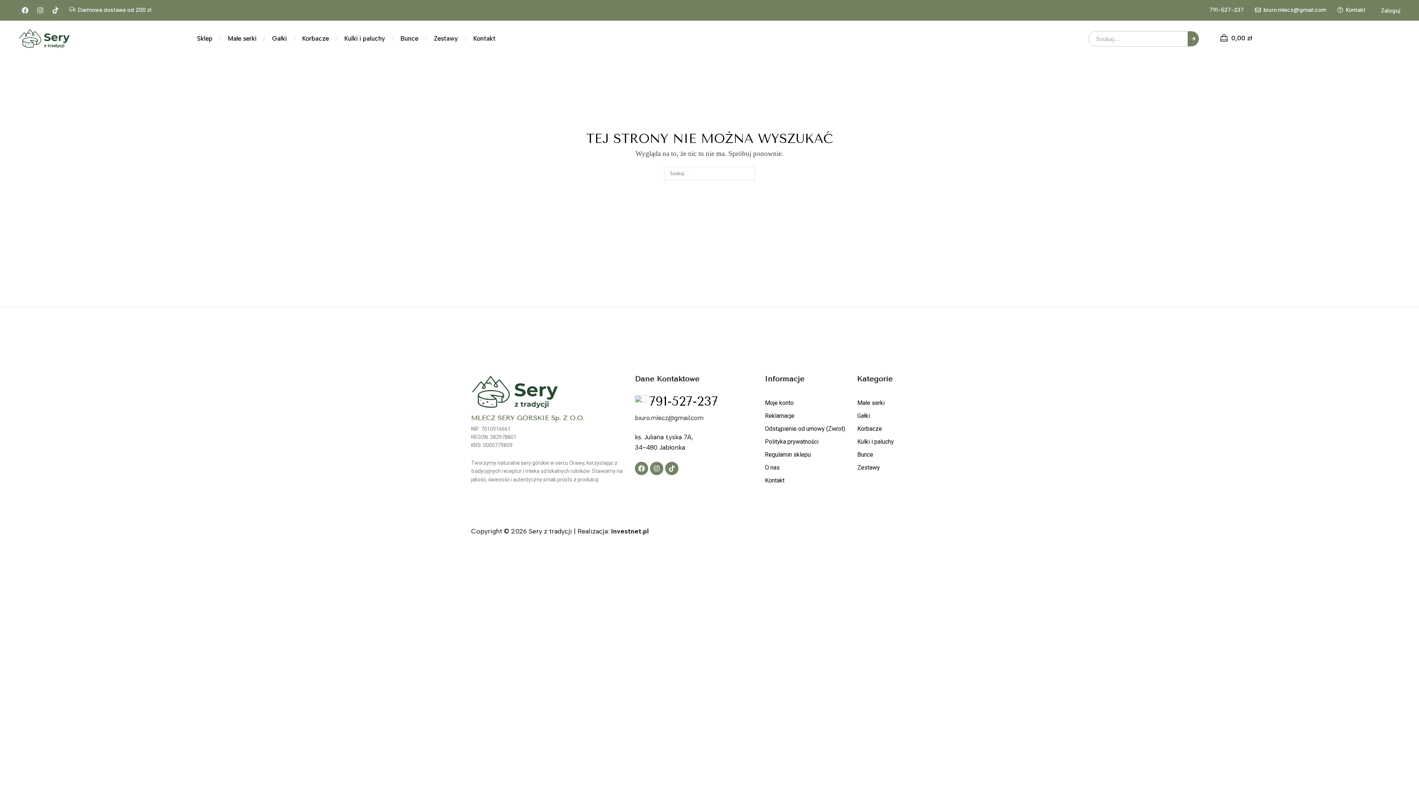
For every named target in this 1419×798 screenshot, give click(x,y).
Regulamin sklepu (788, 454)
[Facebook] (25, 10)
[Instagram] (40, 10)
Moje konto (779, 402)
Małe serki (871, 402)
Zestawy (868, 467)
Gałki (863, 415)
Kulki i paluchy (875, 441)
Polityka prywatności (792, 441)
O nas (772, 467)
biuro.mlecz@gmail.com (1294, 10)
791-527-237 (1226, 10)
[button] (1387, 10)
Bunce (865, 454)
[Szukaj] (1193, 38)
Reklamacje (779, 415)
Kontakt (1355, 10)
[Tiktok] (55, 10)
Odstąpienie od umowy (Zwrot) (805, 428)
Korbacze (869, 428)
